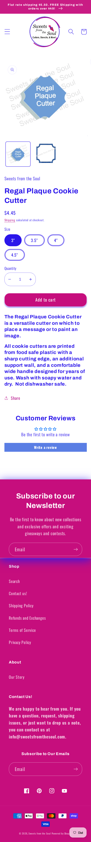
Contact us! (18, 593)
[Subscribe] (75, 549)
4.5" (14, 255)
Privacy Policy (20, 642)
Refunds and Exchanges (27, 618)
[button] (7, 31)
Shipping (9, 220)
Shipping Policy (21, 605)
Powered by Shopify (62, 833)
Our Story (17, 677)
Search (14, 581)
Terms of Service (22, 630)
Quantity (10, 268)
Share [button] (15, 398)
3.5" (34, 240)
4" (56, 240)
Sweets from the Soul (39, 833)
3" (13, 240)
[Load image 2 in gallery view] (45, 154)
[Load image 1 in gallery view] (18, 154)
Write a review (45, 447)
